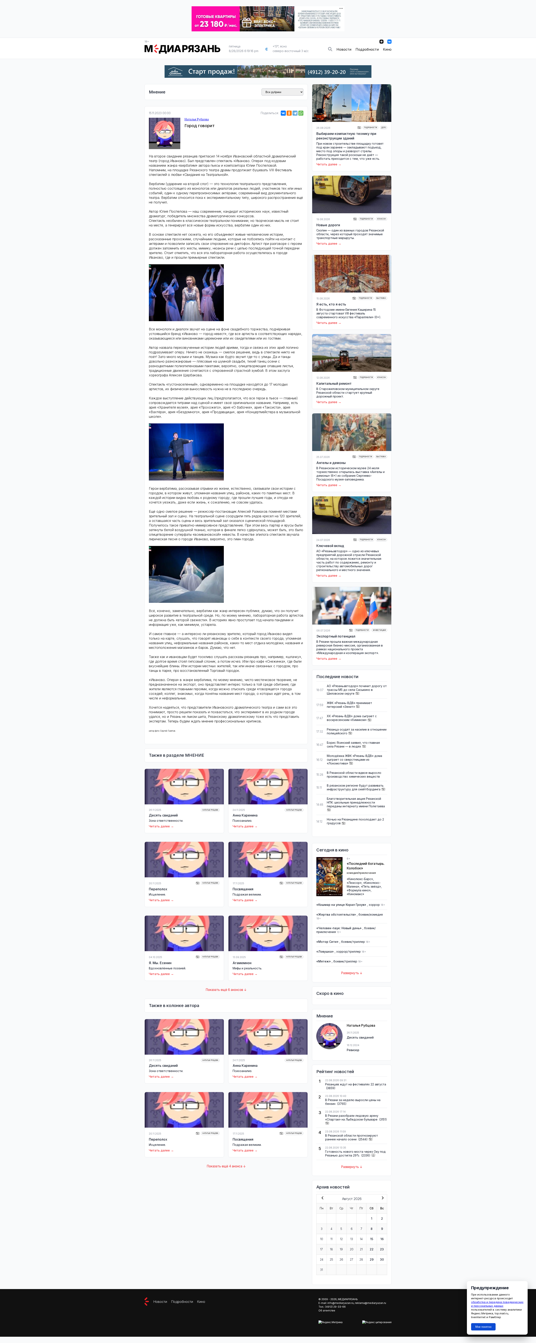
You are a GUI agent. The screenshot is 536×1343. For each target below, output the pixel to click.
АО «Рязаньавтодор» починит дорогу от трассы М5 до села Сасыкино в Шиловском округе (357, 689)
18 (331, 1249)
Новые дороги (328, 225)
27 (351, 1259)
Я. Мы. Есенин (160, 963)
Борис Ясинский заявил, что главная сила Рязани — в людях (353, 744)
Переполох (158, 889)
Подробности (367, 49)
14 (361, 1239)
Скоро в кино (330, 993)
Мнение (157, 92)
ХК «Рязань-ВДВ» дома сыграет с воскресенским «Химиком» (352, 718)
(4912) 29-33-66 (335, 1306)
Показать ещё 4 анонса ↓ (226, 1166)
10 (321, 1239)
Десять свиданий (163, 815)
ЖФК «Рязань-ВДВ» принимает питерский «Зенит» (349, 704)
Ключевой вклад (330, 546)
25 (331, 1259)
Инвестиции (379, 630)
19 (341, 1249)
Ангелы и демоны (331, 463)
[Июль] (322, 1198)
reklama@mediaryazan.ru (370, 1303)
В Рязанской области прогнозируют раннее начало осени (351, 1137)
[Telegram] (295, 113)
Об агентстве (326, 1310)
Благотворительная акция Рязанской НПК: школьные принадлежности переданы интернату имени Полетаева (356, 802)
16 (382, 1239)
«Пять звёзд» (371, 886)
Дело (383, 128)
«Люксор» (354, 882)
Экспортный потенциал (335, 636)
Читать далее (159, 826)
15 (371, 1239)
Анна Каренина (245, 815)
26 (341, 1259)
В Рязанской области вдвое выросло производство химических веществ (354, 774)
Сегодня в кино (332, 849)
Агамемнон (242, 963)
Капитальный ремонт (334, 383)
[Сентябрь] (382, 1198)
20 (351, 1249)
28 (361, 1259)
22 (372, 1249)
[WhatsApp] (300, 113)
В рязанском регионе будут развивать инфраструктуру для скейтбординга (355, 787)
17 (321, 1249)
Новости (343, 49)
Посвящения (243, 889)
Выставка (381, 298)
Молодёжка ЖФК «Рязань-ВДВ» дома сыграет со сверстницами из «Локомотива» (354, 759)
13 (351, 1239)
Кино (387, 49)
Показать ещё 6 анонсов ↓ (226, 990)
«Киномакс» (355, 894)
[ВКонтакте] (283, 113)
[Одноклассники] (289, 113)
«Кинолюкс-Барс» (360, 879)
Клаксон (381, 219)
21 (361, 1249)
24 (321, 1259)
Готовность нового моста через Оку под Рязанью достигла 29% (355, 1153)
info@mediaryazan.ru (340, 1303)
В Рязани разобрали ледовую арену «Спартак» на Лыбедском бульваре (351, 1117)
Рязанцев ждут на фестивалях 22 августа (355, 1084)
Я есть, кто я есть (331, 304)
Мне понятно (483, 1326)
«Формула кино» (359, 890)
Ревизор (353, 1050)
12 (341, 1239)
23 (382, 1249)
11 (331, 1239)
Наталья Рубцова (196, 119)
